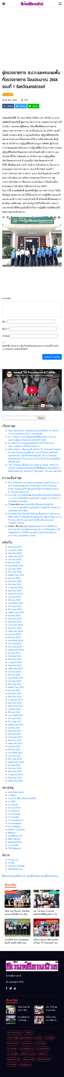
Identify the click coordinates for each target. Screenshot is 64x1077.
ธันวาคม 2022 (15, 684)
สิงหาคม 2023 (14, 659)
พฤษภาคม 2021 (15, 743)
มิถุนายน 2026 (15, 553)
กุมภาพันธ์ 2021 (15, 752)
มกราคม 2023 (14, 681)
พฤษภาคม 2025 (15, 593)
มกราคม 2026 (14, 568)
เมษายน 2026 (14, 559)
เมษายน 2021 (14, 746)
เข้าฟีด (11, 862)
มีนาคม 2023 (14, 674)
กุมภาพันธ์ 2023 (15, 678)
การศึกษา (12, 795)
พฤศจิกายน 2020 (16, 762)
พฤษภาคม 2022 (15, 706)
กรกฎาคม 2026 (15, 550)
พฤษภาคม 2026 (15, 556)
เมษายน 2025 (14, 596)
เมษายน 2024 (14, 634)
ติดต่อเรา (12, 832)
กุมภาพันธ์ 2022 (15, 715)
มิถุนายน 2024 (15, 628)
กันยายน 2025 (15, 581)
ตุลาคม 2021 (14, 727)
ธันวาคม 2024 (15, 609)
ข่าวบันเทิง (13, 804)
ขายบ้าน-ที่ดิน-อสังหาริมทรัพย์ (22, 798)
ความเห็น (6, 298)
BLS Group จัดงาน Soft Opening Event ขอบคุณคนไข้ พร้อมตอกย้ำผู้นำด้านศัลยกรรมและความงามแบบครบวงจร (33, 488)
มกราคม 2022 (14, 718)
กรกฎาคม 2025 (15, 587)
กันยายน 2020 (15, 768)
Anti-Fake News (16, 792)
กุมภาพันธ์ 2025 (15, 603)
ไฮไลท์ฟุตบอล (14, 848)
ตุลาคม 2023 (14, 653)
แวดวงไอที (13, 845)
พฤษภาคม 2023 (15, 668)
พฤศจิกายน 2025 (16, 575)
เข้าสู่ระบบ (13, 859)
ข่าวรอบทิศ (13, 817)
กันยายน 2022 (14, 693)
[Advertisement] (32, 40)
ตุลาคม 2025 (14, 578)
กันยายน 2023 (15, 656)
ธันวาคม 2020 (15, 759)
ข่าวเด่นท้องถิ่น (15, 823)
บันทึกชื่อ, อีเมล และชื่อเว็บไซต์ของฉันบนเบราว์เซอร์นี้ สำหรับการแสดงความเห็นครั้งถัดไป (30, 347)
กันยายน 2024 (15, 618)
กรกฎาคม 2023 (15, 662)
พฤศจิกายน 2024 (16, 612)
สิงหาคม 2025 (14, 584)
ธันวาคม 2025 (15, 572)
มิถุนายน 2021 (14, 740)
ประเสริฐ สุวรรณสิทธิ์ (18, 495)
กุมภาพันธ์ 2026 (15, 565)
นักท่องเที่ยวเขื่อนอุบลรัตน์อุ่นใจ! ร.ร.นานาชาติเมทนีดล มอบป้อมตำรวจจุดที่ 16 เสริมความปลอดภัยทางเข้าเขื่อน (34, 498)
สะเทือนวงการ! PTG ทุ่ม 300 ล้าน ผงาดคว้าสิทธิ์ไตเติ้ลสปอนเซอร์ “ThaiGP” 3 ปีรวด (35, 519)
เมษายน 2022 (14, 709)
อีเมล (5, 329)
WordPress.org (15, 869)
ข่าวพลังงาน (13, 811)
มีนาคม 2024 (14, 637)
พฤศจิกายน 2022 (16, 687)
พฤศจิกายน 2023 (16, 649)
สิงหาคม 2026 (14, 547)
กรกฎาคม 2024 (15, 625)
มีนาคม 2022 (14, 712)
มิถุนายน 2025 (15, 590)
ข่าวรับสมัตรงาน (16, 820)
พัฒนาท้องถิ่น (14, 839)
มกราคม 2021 (14, 755)
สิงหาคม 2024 (14, 621)
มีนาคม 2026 (14, 562)
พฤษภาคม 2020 (15, 780)
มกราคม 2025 (14, 606)
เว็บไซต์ (5, 336)
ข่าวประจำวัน (14, 807)
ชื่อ (4, 321)
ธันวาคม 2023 (15, 646)
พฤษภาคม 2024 (15, 631)
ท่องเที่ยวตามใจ (15, 835)
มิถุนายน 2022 (15, 702)
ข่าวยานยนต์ (14, 814)
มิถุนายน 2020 (15, 777)
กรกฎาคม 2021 (15, 737)
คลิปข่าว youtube (16, 829)
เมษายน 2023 (14, 671)
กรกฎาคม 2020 (15, 774)
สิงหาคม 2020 (14, 771)
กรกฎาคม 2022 (15, 699)
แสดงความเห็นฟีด (16, 866)
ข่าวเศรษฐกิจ (14, 826)
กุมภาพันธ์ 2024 (15, 640)
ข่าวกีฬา (12, 801)
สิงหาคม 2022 (14, 696)
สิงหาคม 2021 (14, 734)
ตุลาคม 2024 (14, 615)
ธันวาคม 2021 (14, 721)
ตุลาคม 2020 (14, 765)
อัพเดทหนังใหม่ (15, 842)
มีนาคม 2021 (14, 749)
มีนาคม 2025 (14, 600)
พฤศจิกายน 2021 (16, 724)
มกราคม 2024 (14, 643)
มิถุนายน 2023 (15, 665)
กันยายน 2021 (14, 731)
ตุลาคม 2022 (14, 690)
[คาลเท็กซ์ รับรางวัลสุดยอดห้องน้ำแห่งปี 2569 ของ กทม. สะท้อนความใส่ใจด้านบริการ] (18, 928)
